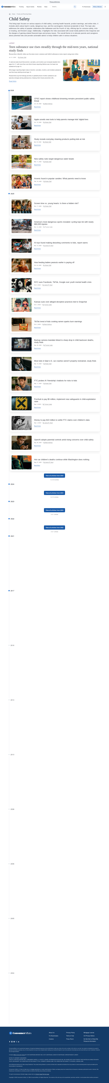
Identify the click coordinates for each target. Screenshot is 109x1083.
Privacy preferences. (55, 2)
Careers (51, 1039)
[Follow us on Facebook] (9, 1041)
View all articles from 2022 (54, 527)
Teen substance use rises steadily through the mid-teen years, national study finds (53, 48)
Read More (37, 465)
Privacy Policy (70, 1032)
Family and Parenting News (24, 14)
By (22, 57)
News (45, 6)
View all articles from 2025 (54, 476)
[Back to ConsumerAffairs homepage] (9, 14)
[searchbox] (64, 7)
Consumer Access (19, 1054)
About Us (51, 1032)
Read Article (12, 81)
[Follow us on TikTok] (14, 1041)
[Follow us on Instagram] (12, 1041)
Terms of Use (70, 1036)
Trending (21, 6)
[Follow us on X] (16, 1041)
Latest (12, 43)
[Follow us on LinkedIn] (18, 1041)
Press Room (70, 1039)
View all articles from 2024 (54, 493)
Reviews (39, 6)
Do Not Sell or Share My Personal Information (91, 1040)
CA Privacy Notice (89, 1036)
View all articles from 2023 (54, 510)
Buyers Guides (30, 6)
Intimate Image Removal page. (42, 1074)
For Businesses (86, 6)
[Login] (105, 7)
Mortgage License (89, 1032)
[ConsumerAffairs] (8, 7)
